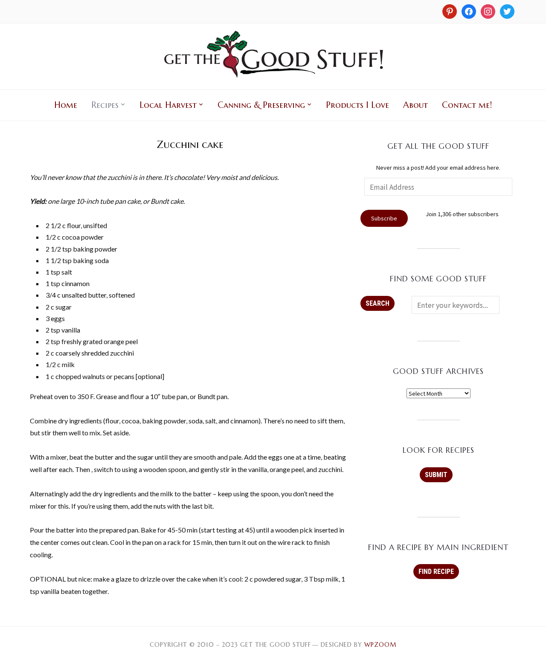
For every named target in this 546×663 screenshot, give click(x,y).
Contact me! (467, 105)
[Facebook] (469, 11)
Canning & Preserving (261, 105)
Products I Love (357, 105)
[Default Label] (488, 11)
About (415, 105)
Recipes (105, 105)
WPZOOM (380, 645)
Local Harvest (168, 105)
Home (65, 105)
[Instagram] (449, 11)
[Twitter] (507, 11)
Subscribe (384, 218)
